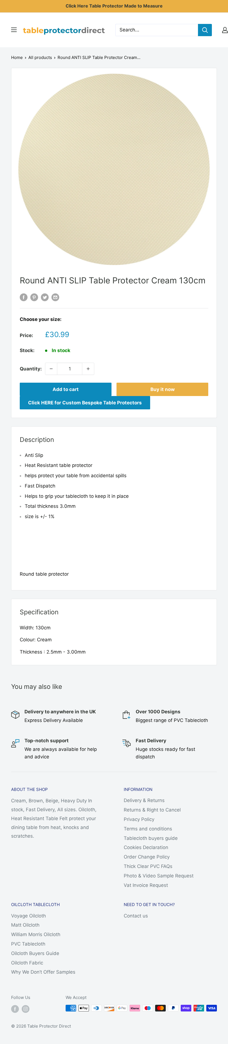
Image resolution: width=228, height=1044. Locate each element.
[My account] (225, 30)
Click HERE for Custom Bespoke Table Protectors (85, 402)
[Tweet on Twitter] (45, 297)
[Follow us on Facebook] (15, 1009)
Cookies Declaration (146, 847)
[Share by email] (55, 297)
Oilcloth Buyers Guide (35, 953)
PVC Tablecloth (28, 944)
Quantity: (31, 369)
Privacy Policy (139, 819)
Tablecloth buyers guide (151, 838)
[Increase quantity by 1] (88, 369)
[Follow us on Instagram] (25, 1009)
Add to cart (66, 389)
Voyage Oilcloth (28, 916)
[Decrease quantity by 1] (51, 369)
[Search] (205, 30)
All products (40, 57)
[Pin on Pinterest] (34, 297)
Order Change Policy (147, 857)
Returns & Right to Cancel (152, 810)
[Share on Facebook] (24, 297)
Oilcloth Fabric (27, 963)
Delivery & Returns (144, 800)
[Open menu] (14, 30)
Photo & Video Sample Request (159, 876)
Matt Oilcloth (25, 925)
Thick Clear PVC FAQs (148, 866)
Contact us (136, 916)
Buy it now (162, 389)
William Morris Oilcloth (35, 934)
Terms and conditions (148, 829)
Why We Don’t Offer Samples (43, 972)
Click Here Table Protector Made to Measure (114, 6)
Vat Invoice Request (146, 885)
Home (17, 57)
